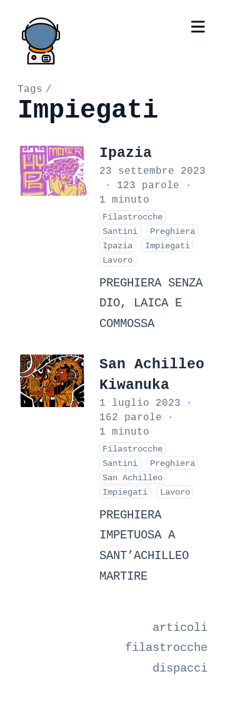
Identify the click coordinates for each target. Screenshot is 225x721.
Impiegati (167, 245)
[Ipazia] (53, 169)
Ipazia (125, 152)
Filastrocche (132, 216)
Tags (30, 88)
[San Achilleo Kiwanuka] (53, 381)
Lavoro (117, 260)
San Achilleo (132, 477)
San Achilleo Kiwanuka (151, 374)
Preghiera (172, 231)
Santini (120, 231)
